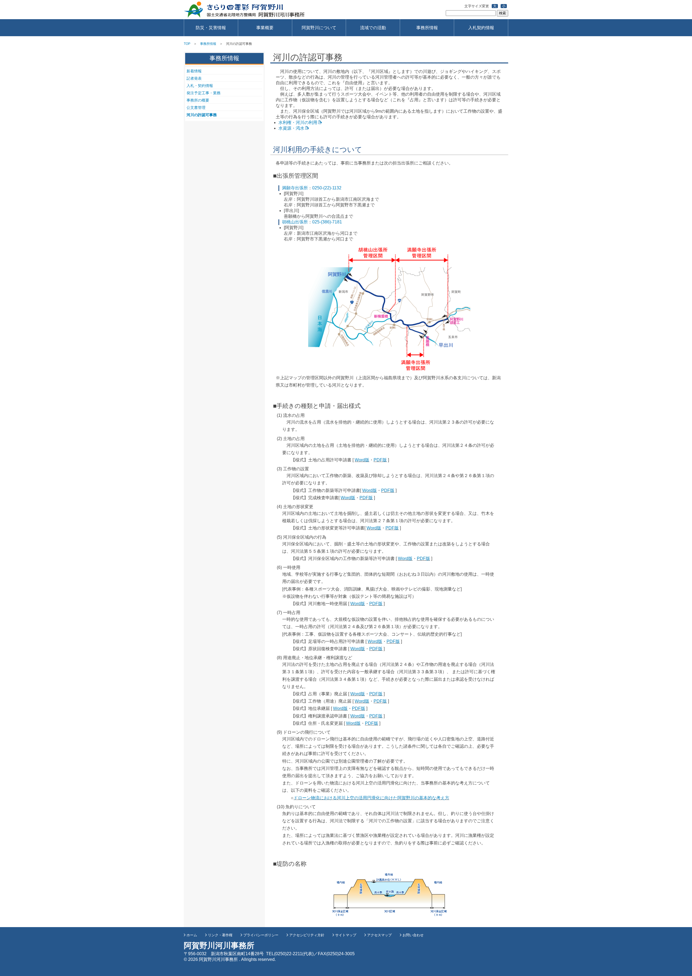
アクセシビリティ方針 (306, 935)
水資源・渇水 (291, 128)
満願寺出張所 (295, 188)
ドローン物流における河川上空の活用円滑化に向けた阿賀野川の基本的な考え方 (371, 798)
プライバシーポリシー (260, 935)
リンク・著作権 (220, 935)
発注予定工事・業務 (204, 93)
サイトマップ (345, 935)
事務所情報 (427, 27)
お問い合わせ (413, 935)
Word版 (362, 460)
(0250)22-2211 (288, 953)
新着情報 (194, 71)
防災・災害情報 (211, 27)
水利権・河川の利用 (297, 122)
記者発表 (194, 78)
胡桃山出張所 (295, 222)
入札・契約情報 (200, 85)
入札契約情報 (481, 27)
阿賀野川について (319, 27)
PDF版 (380, 460)
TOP (187, 44)
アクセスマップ (379, 935)
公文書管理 (196, 107)
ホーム (192, 935)
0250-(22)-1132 (326, 188)
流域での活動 (373, 27)
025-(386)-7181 (327, 222)
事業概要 (265, 27)
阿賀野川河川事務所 (244, 9)
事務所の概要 (198, 100)
